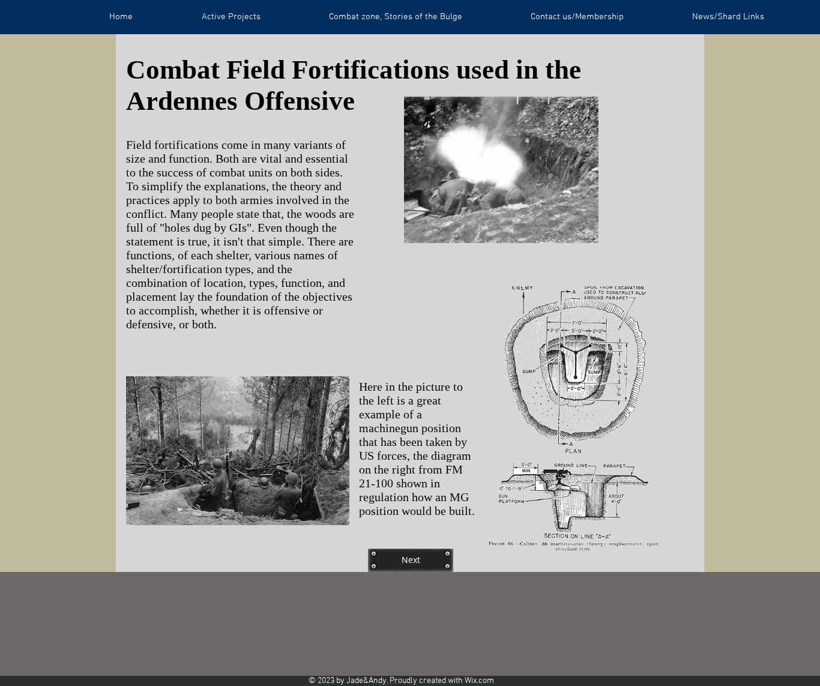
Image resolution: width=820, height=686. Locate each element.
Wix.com (479, 681)
